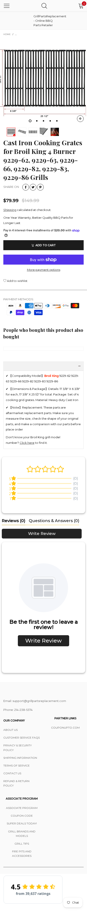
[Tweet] (33, 187)
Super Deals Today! (22, 823)
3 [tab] (43, 121)
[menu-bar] (6, 5)
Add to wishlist (16, 281)
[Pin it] (40, 187)
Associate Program (21, 808)
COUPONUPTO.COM (65, 727)
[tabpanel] (43, 82)
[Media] (80, 118)
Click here (27, 442)
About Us (10, 729)
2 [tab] (37, 121)
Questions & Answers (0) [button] (54, 520)
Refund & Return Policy (16, 783)
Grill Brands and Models (21, 833)
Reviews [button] (13, 520)
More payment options (43, 269)
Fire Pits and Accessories (21, 853)
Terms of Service (16, 765)
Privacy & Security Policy (17, 747)
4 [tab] (50, 121)
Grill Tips (21, 843)
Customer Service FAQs (21, 737)
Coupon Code (22, 815)
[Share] (25, 187)
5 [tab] (57, 121)
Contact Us (12, 773)
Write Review (42, 533)
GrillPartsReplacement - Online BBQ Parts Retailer (44, 20)
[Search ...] (44, 5)
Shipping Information (20, 757)
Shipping (9, 210)
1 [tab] (30, 121)
